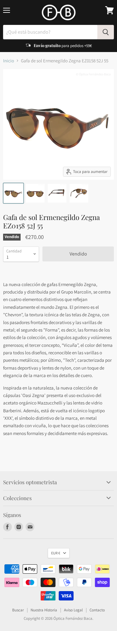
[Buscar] (105, 32)
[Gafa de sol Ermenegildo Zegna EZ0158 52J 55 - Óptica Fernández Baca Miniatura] (13, 193)
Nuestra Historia (44, 610)
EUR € (55, 553)
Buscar (18, 610)
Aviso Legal (73, 610)
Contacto (97, 610)
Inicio (8, 60)
